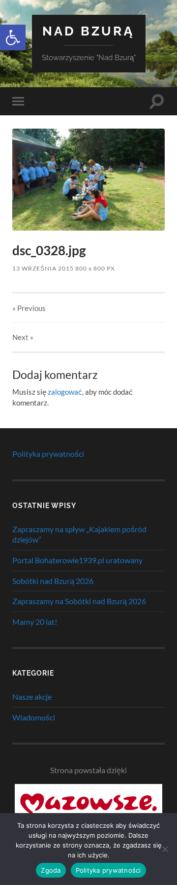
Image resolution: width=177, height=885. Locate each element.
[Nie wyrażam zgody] (165, 849)
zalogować (65, 391)
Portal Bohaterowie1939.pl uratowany (77, 560)
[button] (13, 37)
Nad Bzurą (88, 30)
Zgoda (50, 870)
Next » (22, 337)
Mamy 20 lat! (34, 621)
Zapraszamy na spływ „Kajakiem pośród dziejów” (79, 534)
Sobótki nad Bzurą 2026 (52, 580)
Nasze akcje (32, 696)
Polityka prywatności (48, 453)
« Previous (29, 308)
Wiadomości (33, 717)
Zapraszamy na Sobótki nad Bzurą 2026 (79, 601)
